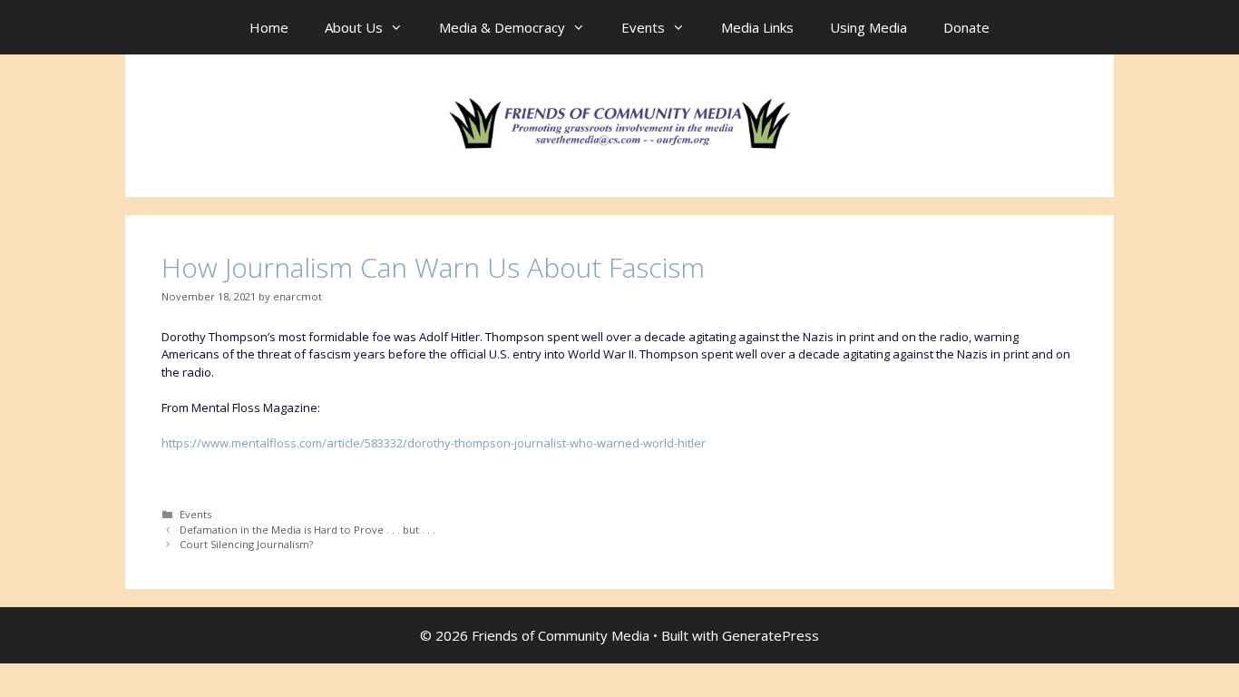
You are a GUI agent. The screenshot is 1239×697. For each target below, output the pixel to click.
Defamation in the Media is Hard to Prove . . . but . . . (307, 529)
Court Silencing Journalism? (246, 544)
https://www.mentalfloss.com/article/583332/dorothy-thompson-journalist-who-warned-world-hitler (433, 443)
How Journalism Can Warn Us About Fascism (433, 267)
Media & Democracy (502, 27)
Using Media (868, 27)
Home (268, 27)
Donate (966, 27)
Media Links (757, 27)
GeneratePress (770, 635)
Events (643, 27)
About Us (354, 27)
